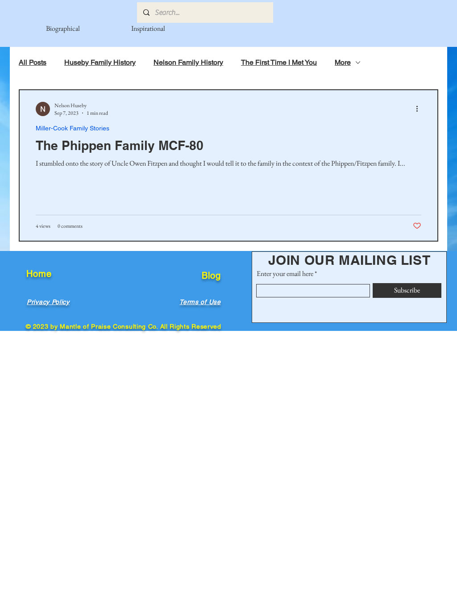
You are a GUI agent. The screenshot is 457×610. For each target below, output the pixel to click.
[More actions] (420, 109)
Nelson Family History (188, 62)
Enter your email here (285, 273)
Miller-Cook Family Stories (72, 128)
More (343, 62)
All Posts (32, 62)
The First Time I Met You (279, 62)
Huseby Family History (100, 62)
